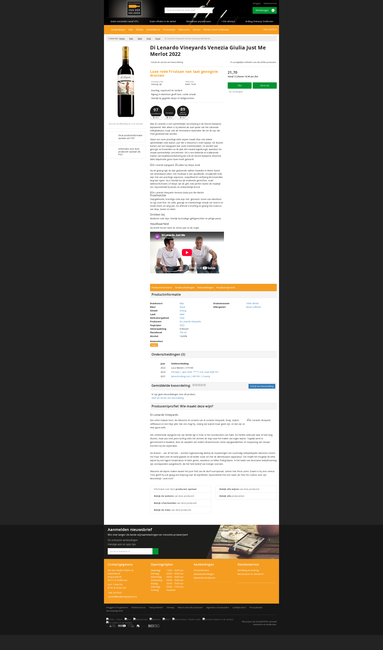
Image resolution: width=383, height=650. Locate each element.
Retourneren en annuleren (250, 574)
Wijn (130, 29)
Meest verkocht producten (190, 607)
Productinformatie (162, 287)
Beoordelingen (205, 287)
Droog (183, 310)
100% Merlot (252, 303)
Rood (157, 38)
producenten (231, 496)
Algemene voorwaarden (217, 607)
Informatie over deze (175, 489)
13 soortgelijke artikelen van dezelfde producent (253, 62)
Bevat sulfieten (253, 307)
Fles (240, 85)
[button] (169, 112)
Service (196, 29)
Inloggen (257, 3)
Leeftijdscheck (239, 607)
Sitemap (170, 607)
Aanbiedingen (118, 29)
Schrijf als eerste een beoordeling (167, 62)
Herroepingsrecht (114, 610)
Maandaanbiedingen (204, 574)
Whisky (139, 29)
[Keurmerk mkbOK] (131, 625)
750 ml (183, 332)
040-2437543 (270, 29)
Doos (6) (264, 85)
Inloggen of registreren (117, 607)
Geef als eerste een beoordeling (168, 397)
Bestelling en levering (248, 570)
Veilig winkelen (156, 607)
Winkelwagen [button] (265, 10)
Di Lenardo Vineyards (190, 321)
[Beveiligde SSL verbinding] (122, 625)
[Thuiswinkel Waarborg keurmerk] (141, 625)
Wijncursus (184, 29)
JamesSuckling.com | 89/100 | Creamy (190, 376)
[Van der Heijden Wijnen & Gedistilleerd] (134, 8)
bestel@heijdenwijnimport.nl (122, 596)
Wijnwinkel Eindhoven (204, 577)
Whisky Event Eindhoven (216, 29)
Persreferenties (201, 570)
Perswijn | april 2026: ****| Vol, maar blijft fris (194, 372)
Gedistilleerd (153, 29)
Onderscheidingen (184, 287)
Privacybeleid (256, 607)
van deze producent (174, 496)
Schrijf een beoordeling (261, 386)
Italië (140, 38)
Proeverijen (169, 29)
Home (122, 38)
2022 (182, 325)
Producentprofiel (225, 287)
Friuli (149, 38)
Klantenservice (270, 3)
